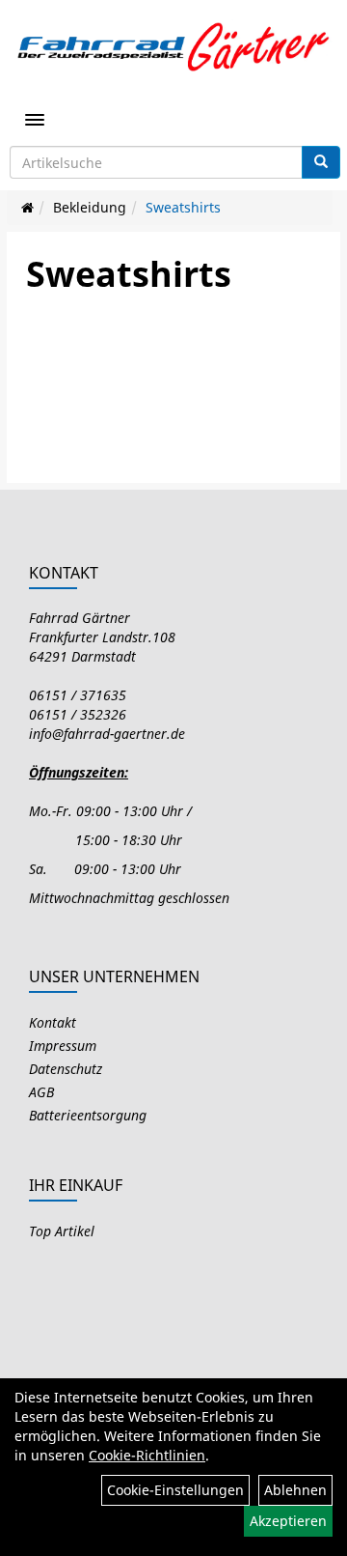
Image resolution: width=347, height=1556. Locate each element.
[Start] (27, 207)
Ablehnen (295, 1490)
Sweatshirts (183, 207)
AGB (41, 1092)
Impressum (62, 1045)
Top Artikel (61, 1231)
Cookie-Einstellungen (175, 1490)
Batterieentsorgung (88, 1115)
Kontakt (52, 1022)
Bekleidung (89, 207)
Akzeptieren (288, 1521)
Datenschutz (65, 1069)
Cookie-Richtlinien (147, 1455)
